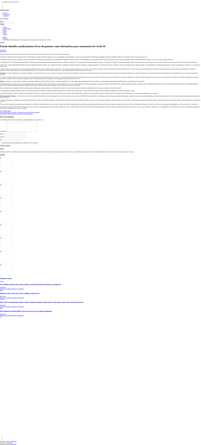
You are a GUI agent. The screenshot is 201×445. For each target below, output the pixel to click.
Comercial (5, 15)
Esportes (5, 34)
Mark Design (3, 51)
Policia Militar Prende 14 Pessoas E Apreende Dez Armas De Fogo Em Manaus (20, 112)
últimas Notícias (7, 28)
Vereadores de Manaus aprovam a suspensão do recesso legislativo (16, 113)
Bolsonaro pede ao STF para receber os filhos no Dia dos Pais (19, 293)
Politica (5, 31)
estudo (9, 111)
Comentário (3, 131)
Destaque (2, 42)
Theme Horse (9, 443)
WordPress (13, 444)
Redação (5, 13)
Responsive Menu (5, 10)
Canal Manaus (13, 441)
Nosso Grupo (6, 14)
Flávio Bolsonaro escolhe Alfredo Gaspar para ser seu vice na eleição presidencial (26, 311)
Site (1, 139)
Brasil (1, 290)
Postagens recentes (6, 278)
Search (1, 21)
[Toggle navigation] (0, 20)
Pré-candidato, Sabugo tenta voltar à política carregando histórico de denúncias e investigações (30, 284)
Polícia (5, 30)
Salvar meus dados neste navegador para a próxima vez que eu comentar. (20, 142)
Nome (2, 134)
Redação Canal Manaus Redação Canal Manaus (12, 289)
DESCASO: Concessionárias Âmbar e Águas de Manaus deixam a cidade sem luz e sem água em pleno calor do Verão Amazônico (41, 302)
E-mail (2, 137)
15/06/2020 (3, 50)
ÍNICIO (5, 27)
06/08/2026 (3, 287)
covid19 (5, 111)
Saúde (4, 33)
